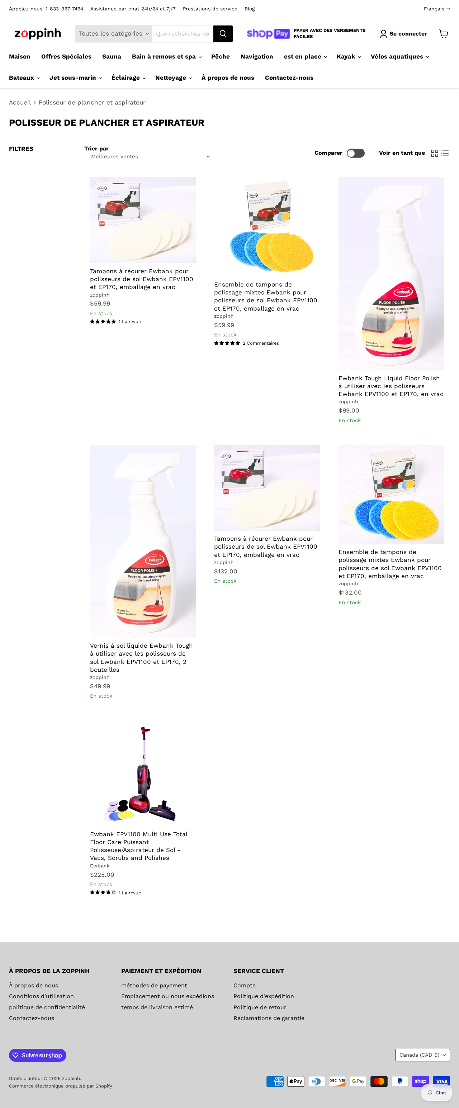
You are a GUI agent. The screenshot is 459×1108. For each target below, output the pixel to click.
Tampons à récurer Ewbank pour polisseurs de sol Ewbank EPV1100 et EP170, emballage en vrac (141, 279)
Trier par (96, 148)
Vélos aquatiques (398, 56)
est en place (303, 56)
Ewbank (100, 866)
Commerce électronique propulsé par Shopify (60, 1086)
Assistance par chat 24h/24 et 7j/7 (133, 8)
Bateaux (22, 77)
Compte (244, 985)
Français (434, 8)
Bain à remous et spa (165, 56)
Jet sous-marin (73, 77)
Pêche (220, 56)
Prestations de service (210, 8)
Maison (19, 56)
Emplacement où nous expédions (167, 996)
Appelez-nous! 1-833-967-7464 (46, 8)
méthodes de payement (154, 985)
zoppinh (100, 295)
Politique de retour (260, 1007)
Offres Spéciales (66, 56)
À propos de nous (228, 77)
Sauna (111, 56)
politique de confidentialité (47, 1007)
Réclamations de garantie (268, 1018)
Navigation (257, 56)
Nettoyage (171, 77)
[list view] (445, 153)
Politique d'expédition (263, 996)
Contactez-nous (289, 77)
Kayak (347, 56)
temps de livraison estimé (157, 1007)
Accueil (20, 102)
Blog (250, 8)
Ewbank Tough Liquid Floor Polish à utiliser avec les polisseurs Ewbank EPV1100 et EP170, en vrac (391, 386)
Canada (419, 1055)
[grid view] (435, 153)
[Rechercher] (223, 33)
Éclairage (127, 77)
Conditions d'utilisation (41, 996)
